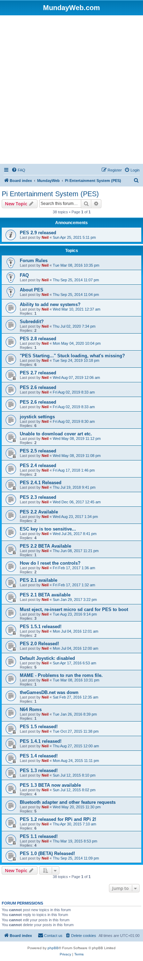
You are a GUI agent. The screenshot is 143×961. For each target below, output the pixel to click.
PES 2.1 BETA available (45, 594)
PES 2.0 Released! (39, 643)
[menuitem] (18, 170)
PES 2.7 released (38, 372)
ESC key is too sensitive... (48, 529)
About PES (31, 289)
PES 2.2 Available (39, 511)
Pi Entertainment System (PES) (50, 194)
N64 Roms (31, 709)
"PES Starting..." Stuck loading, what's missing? (72, 355)
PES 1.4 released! (39, 755)
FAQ (24, 275)
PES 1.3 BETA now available (50, 785)
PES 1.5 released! (39, 726)
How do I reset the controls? (50, 563)
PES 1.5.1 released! (40, 626)
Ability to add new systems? (50, 304)
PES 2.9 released (38, 232)
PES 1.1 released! (39, 836)
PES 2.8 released (38, 338)
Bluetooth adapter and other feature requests (68, 802)
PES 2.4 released (38, 465)
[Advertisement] (71, 90)
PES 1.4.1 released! (40, 741)
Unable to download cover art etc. (56, 433)
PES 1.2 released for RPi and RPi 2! (58, 819)
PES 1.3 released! (39, 770)
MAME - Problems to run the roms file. (61, 675)
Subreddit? (32, 321)
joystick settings (37, 416)
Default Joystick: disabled (47, 658)
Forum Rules (34, 260)
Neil (45, 237)
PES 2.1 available (38, 580)
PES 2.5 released (38, 450)
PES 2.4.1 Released (40, 482)
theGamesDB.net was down (49, 692)
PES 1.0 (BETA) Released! (47, 853)
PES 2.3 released (38, 497)
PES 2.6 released (38, 387)
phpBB (53, 948)
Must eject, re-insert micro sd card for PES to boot (74, 609)
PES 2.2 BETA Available (45, 546)
